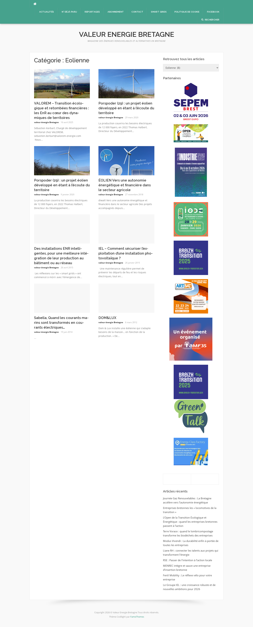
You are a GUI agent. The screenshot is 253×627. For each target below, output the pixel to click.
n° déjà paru (69, 11)
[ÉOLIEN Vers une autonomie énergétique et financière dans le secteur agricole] (126, 160)
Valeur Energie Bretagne (126, 34)
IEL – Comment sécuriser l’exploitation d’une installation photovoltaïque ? (125, 253)
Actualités (46, 11)
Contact (137, 11)
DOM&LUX (107, 318)
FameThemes (137, 616)
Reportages (92, 11)
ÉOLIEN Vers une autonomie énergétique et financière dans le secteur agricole (124, 185)
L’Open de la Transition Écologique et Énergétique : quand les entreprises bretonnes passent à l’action (190, 521)
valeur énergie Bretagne (46, 122)
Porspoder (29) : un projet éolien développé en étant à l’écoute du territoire (126, 108)
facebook (213, 11)
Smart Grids (159, 11)
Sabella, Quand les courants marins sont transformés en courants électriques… (61, 322)
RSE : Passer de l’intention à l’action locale (187, 560)
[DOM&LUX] (126, 298)
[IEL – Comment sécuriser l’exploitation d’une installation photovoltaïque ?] (126, 228)
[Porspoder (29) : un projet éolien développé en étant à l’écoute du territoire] (126, 83)
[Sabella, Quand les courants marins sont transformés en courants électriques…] (62, 298)
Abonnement (116, 11)
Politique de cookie (187, 11)
